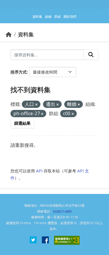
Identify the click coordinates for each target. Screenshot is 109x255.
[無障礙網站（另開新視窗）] (67, 240)
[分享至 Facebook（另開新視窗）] (45, 240)
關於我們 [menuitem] (70, 16)
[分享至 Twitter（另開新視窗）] (33, 240)
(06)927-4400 (62, 211)
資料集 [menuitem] (37, 16)
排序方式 (18, 72)
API (39, 171)
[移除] (36, 104)
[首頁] (9, 34)
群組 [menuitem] (57, 16)
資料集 (26, 34)
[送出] (91, 54)
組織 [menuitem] (48, 16)
